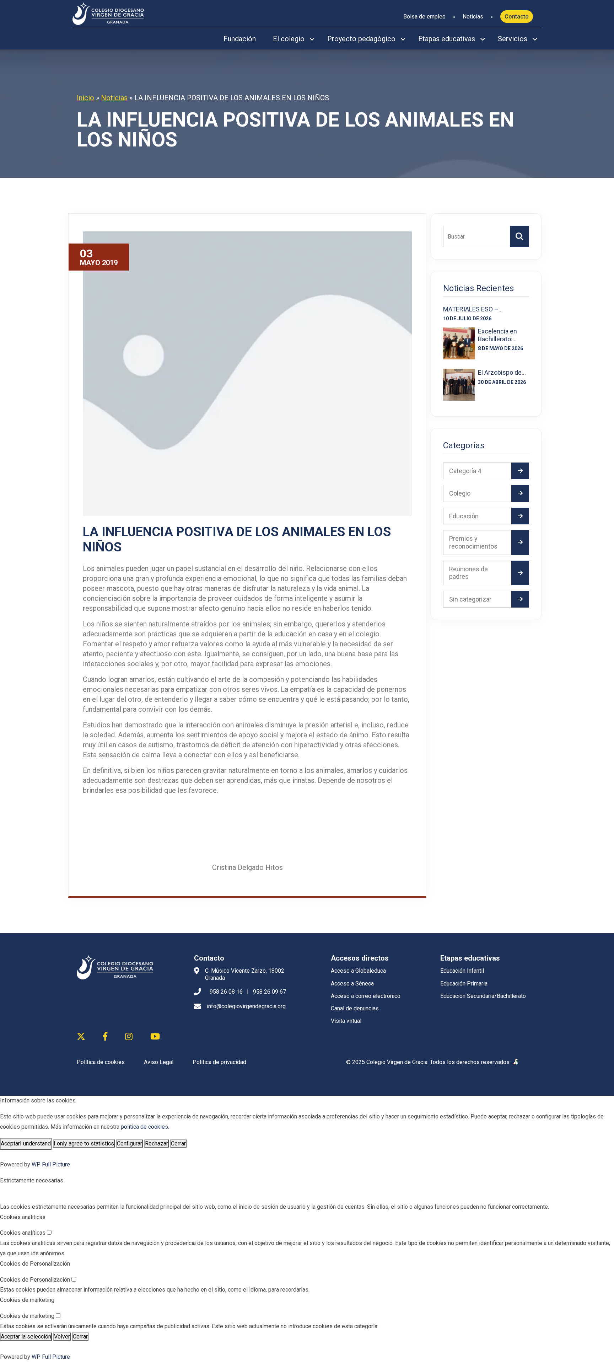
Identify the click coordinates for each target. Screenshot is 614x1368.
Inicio (85, 97)
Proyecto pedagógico (361, 38)
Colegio (459, 493)
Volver (62, 1336)
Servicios (512, 38)
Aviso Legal (158, 1062)
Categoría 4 (465, 471)
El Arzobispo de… (502, 372)
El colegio (289, 38)
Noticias (473, 16)
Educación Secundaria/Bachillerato (483, 996)
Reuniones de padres (468, 573)
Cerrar (178, 1143)
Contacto (517, 16)
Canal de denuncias (355, 1008)
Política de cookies (101, 1062)
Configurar (129, 1143)
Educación (464, 516)
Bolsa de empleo (424, 16)
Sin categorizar (470, 599)
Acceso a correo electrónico (365, 996)
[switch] (49, 1232)
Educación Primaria (464, 983)
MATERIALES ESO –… (473, 309)
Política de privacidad (219, 1062)
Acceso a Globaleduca (358, 970)
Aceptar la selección (26, 1336)
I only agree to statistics (84, 1143)
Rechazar (156, 1143)
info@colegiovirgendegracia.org (246, 1006)
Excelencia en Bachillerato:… (497, 335)
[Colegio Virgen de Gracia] (108, 12)
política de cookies (144, 1126)
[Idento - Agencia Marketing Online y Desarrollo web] (515, 1062)
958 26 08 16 (226, 991)
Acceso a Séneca (352, 983)
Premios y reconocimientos (473, 542)
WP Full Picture (51, 1164)
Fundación (239, 38)
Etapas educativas (446, 38)
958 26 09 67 (269, 991)
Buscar (519, 236)
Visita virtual (346, 1020)
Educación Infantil (462, 970)
